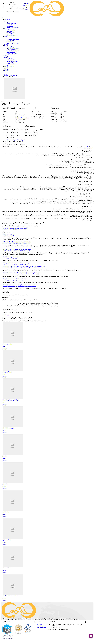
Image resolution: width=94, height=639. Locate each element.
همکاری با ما (40, 625)
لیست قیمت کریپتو (11, 23)
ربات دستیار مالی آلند (9, 66)
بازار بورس (86, 146)
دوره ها (6, 45)
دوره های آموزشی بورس (12, 42)
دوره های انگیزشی (11, 54)
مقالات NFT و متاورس (12, 61)
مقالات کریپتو (10, 26)
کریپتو (5, 20)
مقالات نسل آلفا (10, 63)
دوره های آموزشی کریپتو (12, 27)
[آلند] (47, 15)
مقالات (6, 57)
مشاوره (6, 67)
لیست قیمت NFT (11, 32)
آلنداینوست (89, 147)
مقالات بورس (10, 41)
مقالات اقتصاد (10, 58)
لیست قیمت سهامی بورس (13, 39)
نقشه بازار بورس (11, 40)
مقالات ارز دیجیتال (11, 59)
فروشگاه (6, 56)
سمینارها (6, 44)
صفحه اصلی (7, 19)
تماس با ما (6, 70)
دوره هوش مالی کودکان (12, 53)
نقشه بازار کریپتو (11, 24)
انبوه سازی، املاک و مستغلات (11, 75)
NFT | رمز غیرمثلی (11, 29)
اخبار (8, 65)
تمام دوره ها (10, 46)
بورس (5, 36)
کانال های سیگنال (11, 52)
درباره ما (6, 69)
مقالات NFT (10, 33)
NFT (5, 28)
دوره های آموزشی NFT (12, 35)
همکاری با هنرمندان (41, 627)
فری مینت (9, 31)
